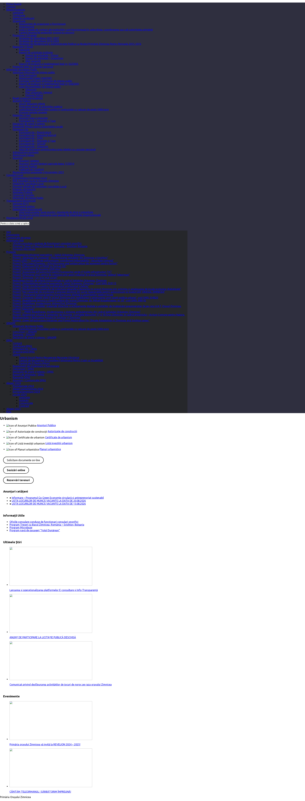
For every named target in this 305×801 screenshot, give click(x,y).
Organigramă (26, 26)
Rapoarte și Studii (23, 46)
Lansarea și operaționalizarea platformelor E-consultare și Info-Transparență (54, 590)
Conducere (19, 15)
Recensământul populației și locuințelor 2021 (38, 172)
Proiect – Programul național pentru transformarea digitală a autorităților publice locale (63, 294)
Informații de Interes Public (21, 69)
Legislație (18, 12)
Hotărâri (24, 400)
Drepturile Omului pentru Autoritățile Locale (38, 126)
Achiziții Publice (22, 101)
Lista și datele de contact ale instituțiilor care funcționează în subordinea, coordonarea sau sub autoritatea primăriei (86, 29)
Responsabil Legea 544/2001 (35, 78)
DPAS (9, 340)
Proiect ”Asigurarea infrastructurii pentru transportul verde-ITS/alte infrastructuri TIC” (62, 271)
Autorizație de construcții (62, 431)
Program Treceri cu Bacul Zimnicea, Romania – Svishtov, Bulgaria (50, 246)
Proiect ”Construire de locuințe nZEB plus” (37, 269)
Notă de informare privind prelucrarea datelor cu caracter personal (57, 149)
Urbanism (31, 89)
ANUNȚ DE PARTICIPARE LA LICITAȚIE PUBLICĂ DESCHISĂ (43, 637)
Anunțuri (18, 158)
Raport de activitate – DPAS (28, 374)
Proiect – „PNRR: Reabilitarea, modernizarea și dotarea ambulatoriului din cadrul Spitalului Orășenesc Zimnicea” (77, 311)
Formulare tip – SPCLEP (32, 143)
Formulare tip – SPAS (31, 138)
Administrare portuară (25, 152)
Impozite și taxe (22, 115)
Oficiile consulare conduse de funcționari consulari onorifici (47, 243)
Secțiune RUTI (21, 203)
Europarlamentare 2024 (26, 391)
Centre (16, 354)
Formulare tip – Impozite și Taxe (37, 120)
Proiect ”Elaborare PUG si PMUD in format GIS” (40, 266)
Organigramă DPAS (24, 351)
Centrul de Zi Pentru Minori (34, 363)
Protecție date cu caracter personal (33, 66)
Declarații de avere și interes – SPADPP (34, 337)
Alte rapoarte (33, 61)
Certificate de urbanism (58, 437)
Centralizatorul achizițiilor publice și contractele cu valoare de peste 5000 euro (64, 109)
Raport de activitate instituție (36, 52)
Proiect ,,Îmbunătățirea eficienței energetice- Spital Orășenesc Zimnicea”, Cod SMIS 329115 (64, 283)
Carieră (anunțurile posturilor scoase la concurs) (46, 32)
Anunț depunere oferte (32, 103)
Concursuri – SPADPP (25, 331)
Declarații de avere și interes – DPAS (33, 371)
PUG (8, 411)
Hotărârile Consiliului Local (28, 183)
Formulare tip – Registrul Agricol (37, 135)
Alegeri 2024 (13, 383)
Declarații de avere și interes (29, 123)
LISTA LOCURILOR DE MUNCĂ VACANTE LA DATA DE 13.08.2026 (49, 503)
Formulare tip (20, 129)
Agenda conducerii (23, 18)
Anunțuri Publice (46, 425)
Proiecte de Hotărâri (24, 189)
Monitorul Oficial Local (19, 217)
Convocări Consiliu (23, 195)
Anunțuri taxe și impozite (33, 118)
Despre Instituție (15, 9)
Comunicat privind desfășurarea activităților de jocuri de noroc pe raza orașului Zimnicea (61, 684)
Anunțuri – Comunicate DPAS (29, 380)
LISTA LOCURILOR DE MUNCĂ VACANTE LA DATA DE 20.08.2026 (49, 500)
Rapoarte (24, 49)
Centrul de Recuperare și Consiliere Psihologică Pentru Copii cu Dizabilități (61, 360)
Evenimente (13, 234)
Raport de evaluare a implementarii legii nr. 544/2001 (49, 83)
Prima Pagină (13, 4)
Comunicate (26, 403)
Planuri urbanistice (50, 449)
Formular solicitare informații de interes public (45, 81)
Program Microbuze (24, 249)
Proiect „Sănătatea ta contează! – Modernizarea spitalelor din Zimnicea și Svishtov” (60, 257)
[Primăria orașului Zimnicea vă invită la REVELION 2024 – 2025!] (51, 739)
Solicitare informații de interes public (34, 72)
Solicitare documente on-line (23, 460)
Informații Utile (15, 240)
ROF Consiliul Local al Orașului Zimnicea (36, 180)
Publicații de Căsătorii (31, 169)
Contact (11, 6)
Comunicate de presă (18, 237)
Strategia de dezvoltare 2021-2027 (39, 38)
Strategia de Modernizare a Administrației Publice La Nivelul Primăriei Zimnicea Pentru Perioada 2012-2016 (80, 43)
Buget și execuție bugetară (28, 98)
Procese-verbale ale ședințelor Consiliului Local (39, 186)
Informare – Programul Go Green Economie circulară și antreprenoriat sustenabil (58, 497)
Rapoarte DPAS (21, 377)
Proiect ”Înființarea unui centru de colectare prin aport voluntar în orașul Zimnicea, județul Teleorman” (71, 274)
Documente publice (24, 206)
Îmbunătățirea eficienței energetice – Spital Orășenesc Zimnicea (49, 254)
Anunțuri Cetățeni (29, 160)
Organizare (19, 21)
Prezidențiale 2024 (23, 386)
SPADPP (10, 323)
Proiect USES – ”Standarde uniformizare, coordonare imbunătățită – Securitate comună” (63, 260)
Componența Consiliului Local (30, 178)
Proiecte (11, 252)
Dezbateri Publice (22, 192)
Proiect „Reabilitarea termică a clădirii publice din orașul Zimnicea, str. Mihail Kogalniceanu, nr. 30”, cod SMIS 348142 (79, 300)
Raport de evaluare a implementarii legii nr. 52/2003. (48, 63)
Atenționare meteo (23, 155)
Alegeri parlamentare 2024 (28, 388)
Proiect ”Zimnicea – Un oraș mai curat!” (35, 277)
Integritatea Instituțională (27, 209)
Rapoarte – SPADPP (24, 334)
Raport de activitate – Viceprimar (44, 58)
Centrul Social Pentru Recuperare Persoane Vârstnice (49, 357)
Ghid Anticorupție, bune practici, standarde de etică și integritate (56, 212)
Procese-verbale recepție (33, 112)
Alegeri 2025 (13, 408)
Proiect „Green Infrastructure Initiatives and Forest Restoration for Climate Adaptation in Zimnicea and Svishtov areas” (81, 320)
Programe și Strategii (25, 35)
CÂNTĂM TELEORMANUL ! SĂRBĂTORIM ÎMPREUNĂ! (40, 791)
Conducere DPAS (22, 346)
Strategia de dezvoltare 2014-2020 (39, 41)
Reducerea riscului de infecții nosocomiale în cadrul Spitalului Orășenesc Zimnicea (60, 280)
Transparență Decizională (21, 200)
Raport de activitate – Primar (41, 55)
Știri (8, 232)
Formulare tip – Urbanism (33, 146)
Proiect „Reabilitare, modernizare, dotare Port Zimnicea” (45, 303)
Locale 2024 (20, 394)
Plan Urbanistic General (38, 92)
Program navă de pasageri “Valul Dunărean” (35, 530)
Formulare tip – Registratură (35, 132)
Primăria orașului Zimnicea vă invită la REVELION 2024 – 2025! (45, 744)
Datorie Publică (34, 95)
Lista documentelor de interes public (40, 86)
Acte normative (28, 75)
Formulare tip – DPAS (25, 348)
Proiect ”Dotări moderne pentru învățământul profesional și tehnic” (51, 286)
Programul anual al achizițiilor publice (40, 106)
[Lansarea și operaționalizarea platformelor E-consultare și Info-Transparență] (51, 584)
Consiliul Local (14, 175)
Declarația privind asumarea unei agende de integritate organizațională (60, 215)
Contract (24, 406)
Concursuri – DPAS (23, 368)
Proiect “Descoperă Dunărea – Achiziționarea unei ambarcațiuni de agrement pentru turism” (65, 263)
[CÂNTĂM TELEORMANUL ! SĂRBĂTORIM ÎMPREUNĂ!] (51, 786)
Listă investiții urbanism (59, 443)
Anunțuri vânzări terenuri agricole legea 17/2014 (46, 163)
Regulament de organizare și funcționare (42, 24)
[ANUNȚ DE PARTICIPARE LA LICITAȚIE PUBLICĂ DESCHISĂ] (51, 632)
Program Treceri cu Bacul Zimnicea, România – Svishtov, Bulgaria (47, 524)
